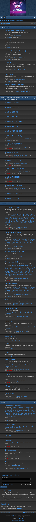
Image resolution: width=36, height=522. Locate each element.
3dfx (14, 312)
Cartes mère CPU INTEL (13, 207)
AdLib (14, 326)
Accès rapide (2, 18)
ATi (26, 312)
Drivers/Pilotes (10, 424)
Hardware (4, 204)
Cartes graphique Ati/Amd (25, 426)
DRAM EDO (15, 303)
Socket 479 (14, 218)
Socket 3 (8, 215)
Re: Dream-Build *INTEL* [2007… (21, 171)
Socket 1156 (27, 220)
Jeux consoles (28, 442)
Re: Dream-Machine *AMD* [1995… (22, 138)
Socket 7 (31, 215)
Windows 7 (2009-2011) (13, 177)
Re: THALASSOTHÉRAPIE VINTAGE (22, 294)
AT (13, 340)
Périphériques (10, 386)
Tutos (7, 462)
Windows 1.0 (21, 407)
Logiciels (8, 435)
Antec (13, 356)
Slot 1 (12, 217)
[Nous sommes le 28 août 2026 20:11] (32, 24)
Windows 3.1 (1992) (11, 126)
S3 (29, 312)
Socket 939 (22, 240)
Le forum (8, 63)
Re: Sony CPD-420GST (19, 381)
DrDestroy (9, 59)
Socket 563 (32, 239)
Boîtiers (7, 352)
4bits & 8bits (15, 214)
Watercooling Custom (24, 364)
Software (3, 402)
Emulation (21, 442)
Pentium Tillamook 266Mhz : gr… (21, 278)
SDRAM (22, 303)
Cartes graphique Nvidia (15, 427)
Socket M (21, 218)
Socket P (27, 218)
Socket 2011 (19, 221)
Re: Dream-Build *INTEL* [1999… (21, 147)
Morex (17, 340)
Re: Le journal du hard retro (20, 69)
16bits (21, 214)
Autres (15, 366)
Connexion (12, 20)
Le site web (9, 75)
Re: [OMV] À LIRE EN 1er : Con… (21, 468)
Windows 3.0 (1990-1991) (13, 121)
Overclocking (9, 393)
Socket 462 (25, 239)
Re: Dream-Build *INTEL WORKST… (22, 180)
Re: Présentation (17, 35)
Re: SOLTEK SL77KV (18, 246)
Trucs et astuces (10, 450)
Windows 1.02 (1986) (12, 102)
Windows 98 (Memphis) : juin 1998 (24, 410)
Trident (33, 312)
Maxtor (14, 348)
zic (7, 420)
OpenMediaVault (16, 465)
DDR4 (20, 304)
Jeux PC (15, 442)
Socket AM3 (15, 242)
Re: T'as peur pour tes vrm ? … (21, 396)
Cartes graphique (11, 308)
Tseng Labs (9, 313)
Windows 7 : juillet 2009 (11, 414)
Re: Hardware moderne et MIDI (21, 331)
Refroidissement (11, 359)
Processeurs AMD (11, 284)
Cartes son (9, 321)
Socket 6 (25, 215)
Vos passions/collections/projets (16, 51)
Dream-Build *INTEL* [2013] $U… (21, 188)
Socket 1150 (26, 221)
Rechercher (4, 20)
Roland (26, 326)
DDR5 (24, 304)
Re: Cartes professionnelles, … (21, 430)
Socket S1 (8, 240)
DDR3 (15, 304)
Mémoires (8, 300)
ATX (21, 340)
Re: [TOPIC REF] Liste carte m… (21, 227)
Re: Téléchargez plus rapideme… (21, 456)
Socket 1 (27, 214)
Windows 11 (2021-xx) (12, 198)
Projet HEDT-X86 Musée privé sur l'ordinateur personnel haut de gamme (15, 98)
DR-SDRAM (28, 303)
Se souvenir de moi (25, 484)
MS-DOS (15, 407)
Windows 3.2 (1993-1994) (13, 131)
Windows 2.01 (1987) (12, 107)
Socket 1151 (13, 222)
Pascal (8, 71)
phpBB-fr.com (20, 518)
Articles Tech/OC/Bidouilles (14, 85)
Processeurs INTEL (11, 262)
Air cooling (15, 364)
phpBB (13, 515)
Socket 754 (15, 240)
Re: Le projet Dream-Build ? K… (21, 79)
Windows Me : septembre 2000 (28, 411)
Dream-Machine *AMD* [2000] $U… (22, 155)
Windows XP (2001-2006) (13, 160)
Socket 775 (19, 220)
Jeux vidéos (9, 440)
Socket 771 (13, 220)
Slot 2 (16, 217)
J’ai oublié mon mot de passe (6, 484)
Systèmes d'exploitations (13, 406)
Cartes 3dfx (15, 426)
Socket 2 (32, 214)
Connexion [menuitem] (32, 18)
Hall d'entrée (5, 27)
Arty (15, 516)
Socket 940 (28, 240)
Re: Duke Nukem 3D (18, 445)
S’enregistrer (20, 20)
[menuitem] (34, 24)
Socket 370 (21, 217)
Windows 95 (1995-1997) (13, 136)
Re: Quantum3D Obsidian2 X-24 (21, 316)
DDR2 (11, 304)
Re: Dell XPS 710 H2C (19, 57)
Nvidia (23, 312)
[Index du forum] (18, 8)
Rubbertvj (19, 508)
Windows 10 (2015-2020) (13, 193)
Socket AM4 (29, 242)
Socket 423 (28, 217)
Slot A (20, 239)
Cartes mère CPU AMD (13, 232)
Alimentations (10, 336)
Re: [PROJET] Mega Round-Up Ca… (22, 91)
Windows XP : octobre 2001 (12, 413)
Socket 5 (20, 215)
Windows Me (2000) (12, 152)
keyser (8, 280)
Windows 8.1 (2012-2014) (13, 185)
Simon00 (9, 37)
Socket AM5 (15, 243)
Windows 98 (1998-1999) (13, 144)
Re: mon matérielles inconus (20, 256)
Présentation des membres (14, 31)
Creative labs (20, 326)
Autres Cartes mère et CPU (14, 252)
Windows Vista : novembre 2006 (27, 413)
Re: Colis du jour (17, 45)
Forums (5, 18)
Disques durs (9, 343)
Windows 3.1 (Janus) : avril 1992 (20, 408)
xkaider (8, 258)
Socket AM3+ (22, 242)
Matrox (18, 312)
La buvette (8, 41)
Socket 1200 (28, 222)
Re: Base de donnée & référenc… (21, 369)
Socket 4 (14, 215)
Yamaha (31, 326)
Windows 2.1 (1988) (11, 112)
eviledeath (9, 93)
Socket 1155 (12, 221)
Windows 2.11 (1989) (12, 117)
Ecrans (7, 374)
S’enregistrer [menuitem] (35, 18)
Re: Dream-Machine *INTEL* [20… (21, 163)
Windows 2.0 (29, 407)
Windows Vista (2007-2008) (14, 169)
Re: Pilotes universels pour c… (21, 419)
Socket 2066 (20, 222)
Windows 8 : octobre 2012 (24, 414)
